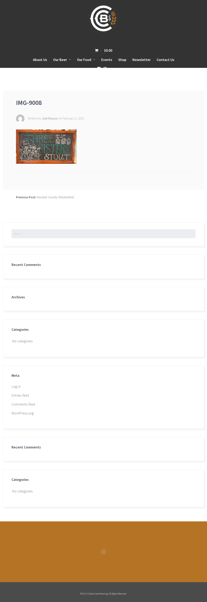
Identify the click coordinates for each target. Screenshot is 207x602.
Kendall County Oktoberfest (45, 197)
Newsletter (141, 59)
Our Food (84, 59)
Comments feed (23, 404)
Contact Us (165, 59)
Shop (122, 59)
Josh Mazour (50, 118)
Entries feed (20, 395)
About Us (40, 59)
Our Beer (60, 59)
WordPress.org (23, 413)
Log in (16, 386)
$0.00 (107, 50)
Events (106, 59)
